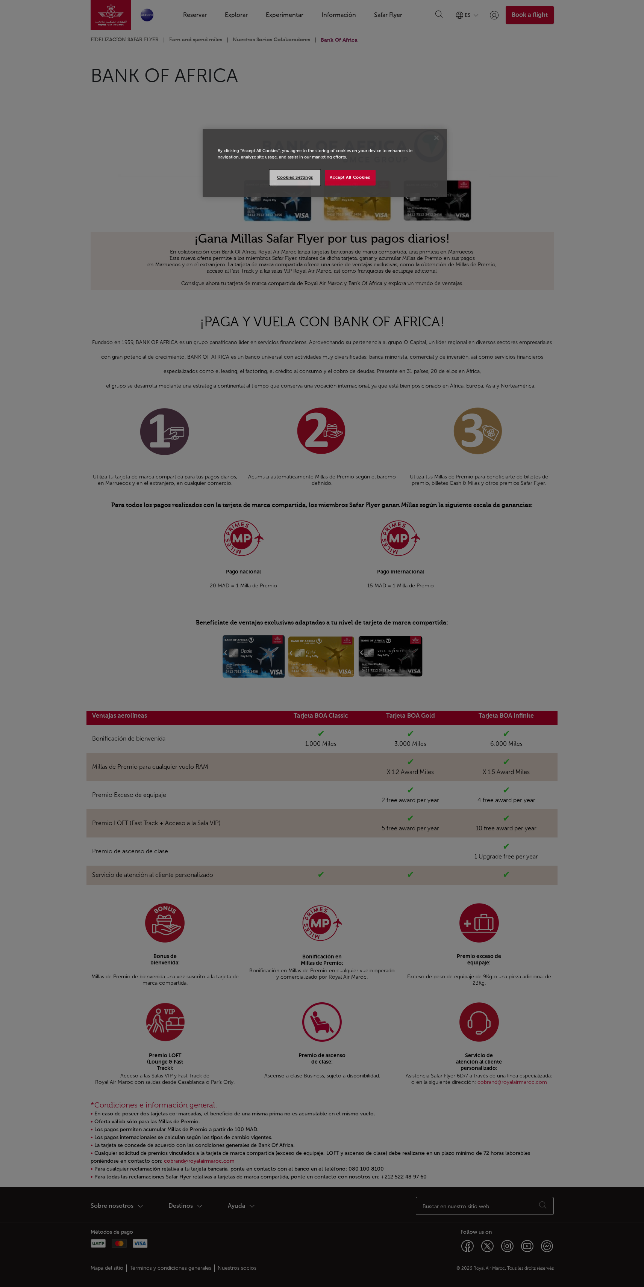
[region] (325, 163)
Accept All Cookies (350, 177)
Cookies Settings (295, 177)
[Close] (436, 138)
